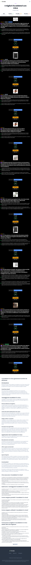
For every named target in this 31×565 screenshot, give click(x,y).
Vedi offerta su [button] (18, 39)
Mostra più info (11, 39)
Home (10, 553)
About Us (14, 553)
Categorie (20, 553)
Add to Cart (15, 48)
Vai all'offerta (15, 47)
